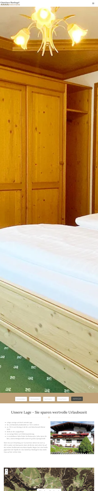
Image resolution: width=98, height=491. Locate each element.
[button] (93, 3)
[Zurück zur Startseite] (10, 3)
